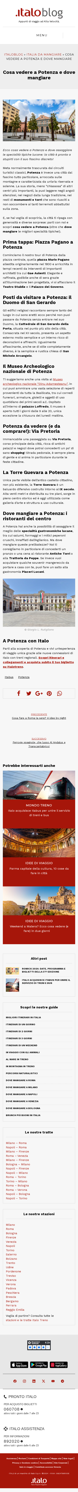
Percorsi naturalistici (22, 1073)
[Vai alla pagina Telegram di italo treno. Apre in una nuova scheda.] (63, 1381)
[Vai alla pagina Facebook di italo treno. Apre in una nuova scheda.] (15, 1381)
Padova (11, 1288)
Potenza (24, 677)
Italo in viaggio (26, 1467)
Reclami (22, 1458)
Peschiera (13, 1292)
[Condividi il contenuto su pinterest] (49, 693)
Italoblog (13, 54)
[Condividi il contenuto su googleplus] (39, 693)
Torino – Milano (16, 1181)
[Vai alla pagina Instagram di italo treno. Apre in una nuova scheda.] (25, 1381)
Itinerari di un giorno (20, 1024)
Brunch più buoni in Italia (23, 1115)
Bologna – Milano (18, 1164)
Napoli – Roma (16, 1147)
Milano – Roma (16, 1143)
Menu (42, 35)
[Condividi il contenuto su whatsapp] (59, 693)
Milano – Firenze (17, 1151)
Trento (10, 1263)
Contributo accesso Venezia (48, 1467)
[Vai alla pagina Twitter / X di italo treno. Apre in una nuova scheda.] (44, 1381)
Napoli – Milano (17, 1173)
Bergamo (12, 1301)
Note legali (68, 1458)
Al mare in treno (17, 1059)
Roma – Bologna (17, 1185)
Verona (11, 1284)
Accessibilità (46, 1463)
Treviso (11, 1275)
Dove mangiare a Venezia (22, 1101)
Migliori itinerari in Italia (23, 1017)
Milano (10, 1224)
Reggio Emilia (15, 1309)
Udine (10, 1267)
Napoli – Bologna (18, 1194)
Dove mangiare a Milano (22, 1087)
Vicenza (11, 1280)
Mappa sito (56, 1458)
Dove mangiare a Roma (20, 1080)
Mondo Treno (39, 805)
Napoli (10, 1246)
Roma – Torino (16, 1177)
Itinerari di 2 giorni (19, 1031)
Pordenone (13, 1271)
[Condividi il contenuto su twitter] (29, 693)
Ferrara (11, 1305)
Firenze (11, 1237)
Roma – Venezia (17, 1156)
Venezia (11, 1241)
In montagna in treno (20, 1066)
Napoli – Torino (16, 1198)
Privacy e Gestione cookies (25, 1463)
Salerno (11, 1254)
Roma (10, 1229)
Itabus (9, 677)
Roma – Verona (16, 1190)
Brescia (11, 1297)
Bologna (11, 1233)
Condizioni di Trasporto (38, 1458)
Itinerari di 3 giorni (19, 1038)
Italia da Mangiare (44, 54)
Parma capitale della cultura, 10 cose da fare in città (39, 871)
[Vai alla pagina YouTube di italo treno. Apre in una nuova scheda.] (53, 1381)
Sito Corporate (60, 1463)
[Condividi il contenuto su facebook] (18, 693)
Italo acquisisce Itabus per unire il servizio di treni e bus (39, 813)
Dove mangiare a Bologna (23, 1108)
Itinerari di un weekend (21, 1045)
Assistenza (11, 1458)
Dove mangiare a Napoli (21, 1094)
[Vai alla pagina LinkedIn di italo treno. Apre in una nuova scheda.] (34, 1381)
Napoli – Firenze (17, 1168)
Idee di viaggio (39, 863)
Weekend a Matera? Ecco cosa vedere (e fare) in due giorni (39, 929)
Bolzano (11, 1258)
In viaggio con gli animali (23, 1052)
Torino (10, 1250)
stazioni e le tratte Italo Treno (27, 1320)
